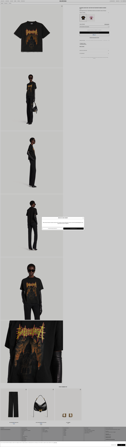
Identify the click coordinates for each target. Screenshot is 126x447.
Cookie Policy (55, 442)
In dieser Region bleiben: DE (52, 228)
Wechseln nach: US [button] (73, 228)
